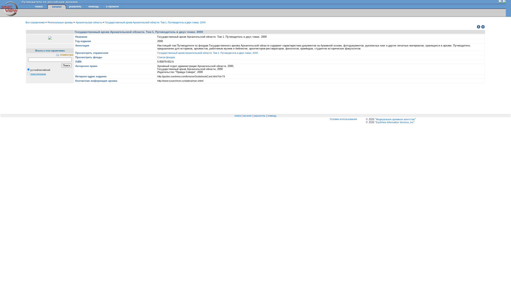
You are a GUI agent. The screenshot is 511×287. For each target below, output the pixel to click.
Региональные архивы (60, 22)
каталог (247, 115)
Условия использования (343, 119)
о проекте (112, 6)
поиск (39, 6)
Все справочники (35, 22)
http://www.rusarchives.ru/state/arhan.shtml (180, 81)
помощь (93, 6)
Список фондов (166, 57)
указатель (75, 6)
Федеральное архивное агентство (395, 119)
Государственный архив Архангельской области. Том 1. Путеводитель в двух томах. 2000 (155, 22)
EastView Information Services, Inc (394, 122)
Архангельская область (89, 22)
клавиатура (66, 54)
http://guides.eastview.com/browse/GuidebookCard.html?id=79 (191, 76)
